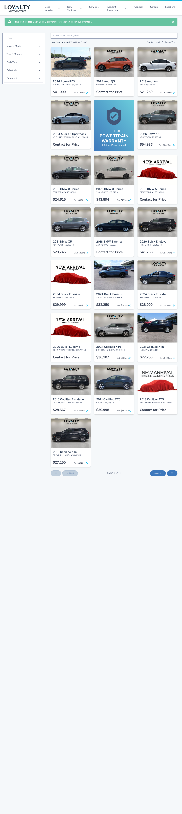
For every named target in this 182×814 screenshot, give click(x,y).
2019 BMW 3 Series (66, 189)
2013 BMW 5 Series (153, 189)
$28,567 (59, 410)
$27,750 (146, 357)
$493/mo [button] (166, 358)
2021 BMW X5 (62, 241)
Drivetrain (12, 70)
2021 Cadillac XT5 (152, 346)
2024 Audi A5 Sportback (69, 134)
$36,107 (102, 357)
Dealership (12, 78)
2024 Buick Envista (109, 294)
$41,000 (59, 92)
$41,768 (146, 252)
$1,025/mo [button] (165, 145)
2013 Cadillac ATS (152, 399)
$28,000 (146, 304)
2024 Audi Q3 (105, 81)
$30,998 (102, 410)
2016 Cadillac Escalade (68, 399)
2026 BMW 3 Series (109, 189)
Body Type (12, 62)
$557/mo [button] (123, 410)
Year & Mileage (14, 54)
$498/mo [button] (166, 305)
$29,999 (59, 304)
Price (9, 38)
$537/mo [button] (79, 305)
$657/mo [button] (123, 358)
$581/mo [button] (123, 305)
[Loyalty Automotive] (18, 8)
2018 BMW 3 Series (109, 241)
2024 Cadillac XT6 (108, 346)
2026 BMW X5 (149, 134)
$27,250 (59, 462)
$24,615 (59, 199)
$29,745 (59, 252)
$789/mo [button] (123, 200)
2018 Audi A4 (149, 81)
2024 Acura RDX (64, 81)
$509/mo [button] (79, 410)
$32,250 (102, 304)
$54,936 (146, 144)
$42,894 (102, 199)
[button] (70, 52)
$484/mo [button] (79, 463)
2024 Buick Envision (66, 294)
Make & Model (14, 46)
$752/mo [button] (79, 92)
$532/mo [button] (79, 252)
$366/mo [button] (166, 92)
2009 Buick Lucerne (66, 346)
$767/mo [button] (166, 252)
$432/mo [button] (79, 200)
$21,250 (146, 92)
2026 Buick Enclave (153, 241)
